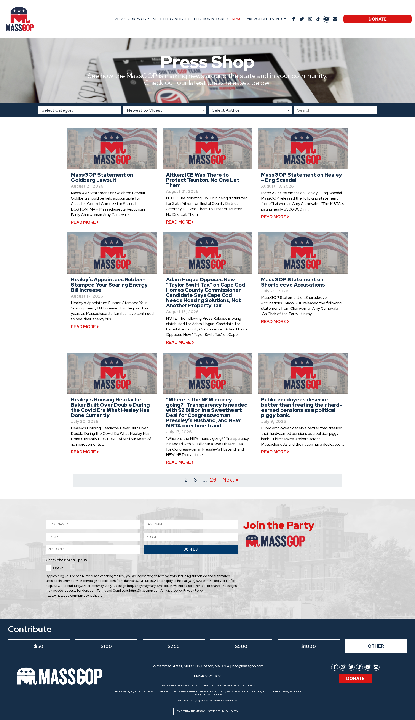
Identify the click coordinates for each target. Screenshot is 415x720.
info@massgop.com (247, 666)
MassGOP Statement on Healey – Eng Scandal (301, 177)
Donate (378, 19)
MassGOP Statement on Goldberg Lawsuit (102, 177)
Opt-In (58, 568)
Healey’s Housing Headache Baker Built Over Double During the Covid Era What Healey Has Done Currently (110, 407)
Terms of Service (241, 685)
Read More (84, 222)
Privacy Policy (221, 685)
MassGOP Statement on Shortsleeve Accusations (293, 282)
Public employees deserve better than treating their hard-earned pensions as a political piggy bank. (301, 407)
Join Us (191, 549)
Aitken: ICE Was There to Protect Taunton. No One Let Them (202, 179)
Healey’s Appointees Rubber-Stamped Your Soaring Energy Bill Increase (109, 284)
